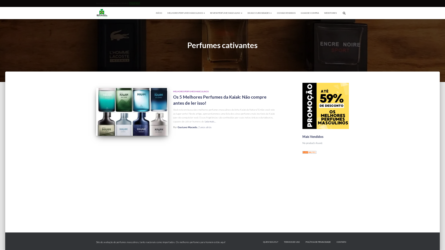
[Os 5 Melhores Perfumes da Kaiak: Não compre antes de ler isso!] (132, 112)
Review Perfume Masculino (225, 13)
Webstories (330, 13)
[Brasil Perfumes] (102, 13)
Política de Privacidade (318, 242)
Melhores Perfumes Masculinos (185, 13)
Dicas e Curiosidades (259, 13)
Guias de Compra (310, 13)
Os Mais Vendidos (286, 13)
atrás (205, 127)
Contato (341, 242)
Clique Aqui (134, 3)
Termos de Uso (292, 242)
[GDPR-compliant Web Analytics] (309, 152)
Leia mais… (210, 121)
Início (159, 13)
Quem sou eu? (270, 242)
